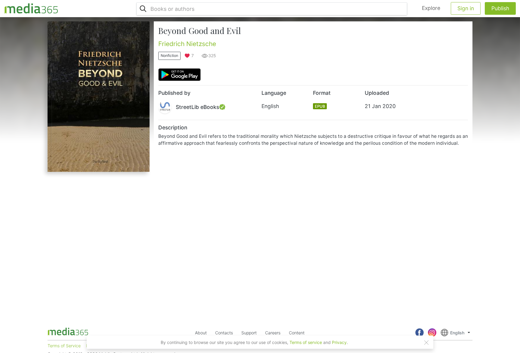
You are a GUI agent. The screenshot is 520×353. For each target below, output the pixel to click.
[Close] (426, 342)
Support (249, 332)
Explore (431, 8)
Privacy (339, 342)
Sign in (465, 8)
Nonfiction (169, 55)
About (201, 332)
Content (297, 332)
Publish (500, 8)
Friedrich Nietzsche (187, 44)
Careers (272, 332)
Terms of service (305, 342)
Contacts (224, 332)
